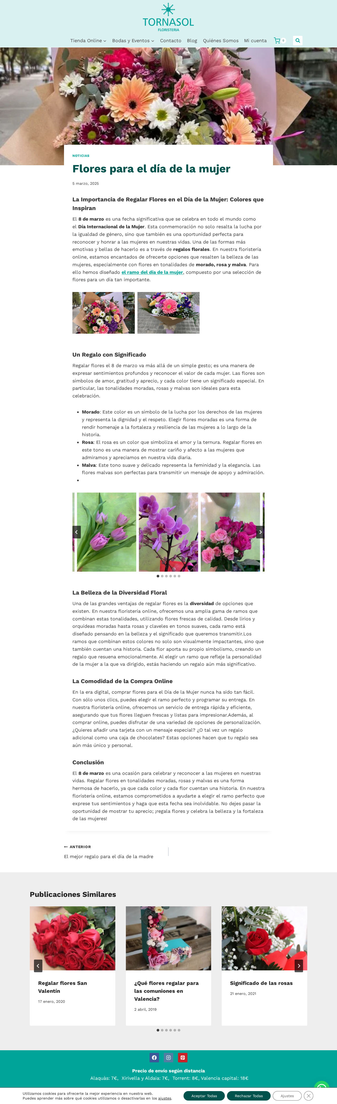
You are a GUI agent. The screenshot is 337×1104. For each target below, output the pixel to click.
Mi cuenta (255, 40)
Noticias (81, 156)
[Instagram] (168, 1057)
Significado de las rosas (261, 983)
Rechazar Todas (249, 1096)
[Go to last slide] (38, 966)
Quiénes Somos (221, 40)
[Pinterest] (182, 1057)
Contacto (170, 40)
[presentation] (72, 938)
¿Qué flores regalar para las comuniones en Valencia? (166, 991)
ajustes (164, 1098)
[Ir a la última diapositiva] (76, 532)
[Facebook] (154, 1057)
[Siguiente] (299, 966)
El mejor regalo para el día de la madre (108, 852)
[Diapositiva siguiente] (260, 532)
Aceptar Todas (204, 1096)
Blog (192, 40)
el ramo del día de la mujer (152, 272)
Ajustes (287, 1096)
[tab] (158, 576)
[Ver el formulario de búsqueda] (298, 40)
